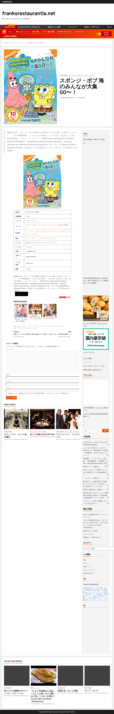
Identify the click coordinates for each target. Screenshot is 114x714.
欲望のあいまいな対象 (38, 27)
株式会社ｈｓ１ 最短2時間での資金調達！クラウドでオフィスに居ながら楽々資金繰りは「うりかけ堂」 (95, 484)
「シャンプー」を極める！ (91, 478)
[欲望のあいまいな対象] (70, 676)
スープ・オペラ (56, 27)
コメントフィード (88, 570)
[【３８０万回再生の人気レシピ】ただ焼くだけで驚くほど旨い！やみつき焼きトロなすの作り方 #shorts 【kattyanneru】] (43, 676)
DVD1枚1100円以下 (64, 75)
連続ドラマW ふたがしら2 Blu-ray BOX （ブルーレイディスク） (57, 334)
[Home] (4, 32)
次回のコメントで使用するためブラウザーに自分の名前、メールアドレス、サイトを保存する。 (38, 393)
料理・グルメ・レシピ (22, 31)
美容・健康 (36, 31)
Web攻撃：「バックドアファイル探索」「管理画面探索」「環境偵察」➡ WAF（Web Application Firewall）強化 (95, 461)
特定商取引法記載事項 (10, 36)
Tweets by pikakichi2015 (91, 584)
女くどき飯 (44, 431)
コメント (9, 349)
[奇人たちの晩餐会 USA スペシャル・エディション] (16, 676)
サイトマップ (79, 31)
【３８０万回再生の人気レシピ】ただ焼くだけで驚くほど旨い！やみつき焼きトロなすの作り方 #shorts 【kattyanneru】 (43, 696)
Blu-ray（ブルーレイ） (65, 31)
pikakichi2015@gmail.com (68, 97)
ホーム (10, 31)
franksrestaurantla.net (28, 13)
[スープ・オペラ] (97, 676)
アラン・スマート (31, 238)
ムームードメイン (88, 352)
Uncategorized (8, 687)
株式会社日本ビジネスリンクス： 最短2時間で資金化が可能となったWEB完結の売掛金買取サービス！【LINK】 (95, 495)
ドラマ (39, 431)
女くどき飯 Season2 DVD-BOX (42, 434)
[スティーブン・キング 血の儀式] (16, 419)
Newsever (63, 712)
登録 (84, 560)
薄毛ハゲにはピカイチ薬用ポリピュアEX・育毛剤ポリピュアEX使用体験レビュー (95, 472)
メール (9, 381)
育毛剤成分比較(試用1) (90, 445)
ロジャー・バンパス (32, 328)
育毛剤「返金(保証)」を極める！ (93, 489)
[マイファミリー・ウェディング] (68, 419)
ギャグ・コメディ (72, 75)
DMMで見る (21, 294)
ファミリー (86, 75)
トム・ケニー (30, 232)
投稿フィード (87, 567)
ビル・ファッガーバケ (43, 232)
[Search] (97, 34)
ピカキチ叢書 (87, 358)
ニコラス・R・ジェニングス (48, 238)
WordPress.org (88, 573)
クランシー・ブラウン (59, 232)
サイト (8, 387)
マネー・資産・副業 (48, 31)
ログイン (86, 563)
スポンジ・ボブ (80, 75)
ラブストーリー (76, 431)
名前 (8, 375)
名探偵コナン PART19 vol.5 (76, 27)
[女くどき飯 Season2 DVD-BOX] (42, 419)
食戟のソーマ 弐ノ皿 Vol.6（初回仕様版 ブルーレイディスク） (28, 334)
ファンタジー (91, 75)
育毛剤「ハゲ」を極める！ (91, 466)
